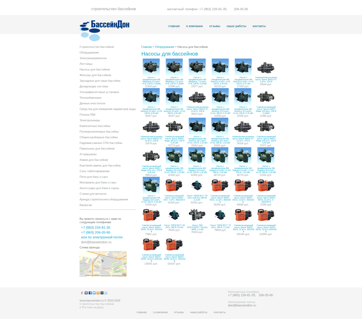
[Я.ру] (82, 292)
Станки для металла (93, 193)
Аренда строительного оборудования (104, 199)
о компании (194, 26)
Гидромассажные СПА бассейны (101, 142)
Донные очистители (92, 103)
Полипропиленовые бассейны (99, 131)
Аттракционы (88, 154)
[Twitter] (94, 292)
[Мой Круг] (106, 292)
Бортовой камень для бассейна (100, 165)
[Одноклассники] (98, 292)
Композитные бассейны (95, 125)
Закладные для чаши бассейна (100, 80)
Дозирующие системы (94, 86)
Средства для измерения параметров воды (108, 109)
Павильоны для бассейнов (97, 148)
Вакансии (86, 205)
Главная (146, 46)
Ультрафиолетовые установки (99, 92)
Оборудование (89, 52)
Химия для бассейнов (94, 159)
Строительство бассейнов (97, 46)
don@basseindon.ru (96, 242)
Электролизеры (90, 120)
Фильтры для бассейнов (95, 75)
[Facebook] (90, 292)
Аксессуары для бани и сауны (99, 188)
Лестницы (86, 63)
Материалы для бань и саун (98, 182)
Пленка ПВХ (88, 114)
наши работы (236, 26)
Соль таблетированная (95, 171)
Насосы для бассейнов (95, 69)
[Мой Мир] (102, 292)
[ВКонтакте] (86, 292)
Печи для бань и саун (94, 176)
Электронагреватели (93, 58)
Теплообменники (90, 97)
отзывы (214, 26)
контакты (259, 26)
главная (174, 26)
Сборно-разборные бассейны (99, 137)
